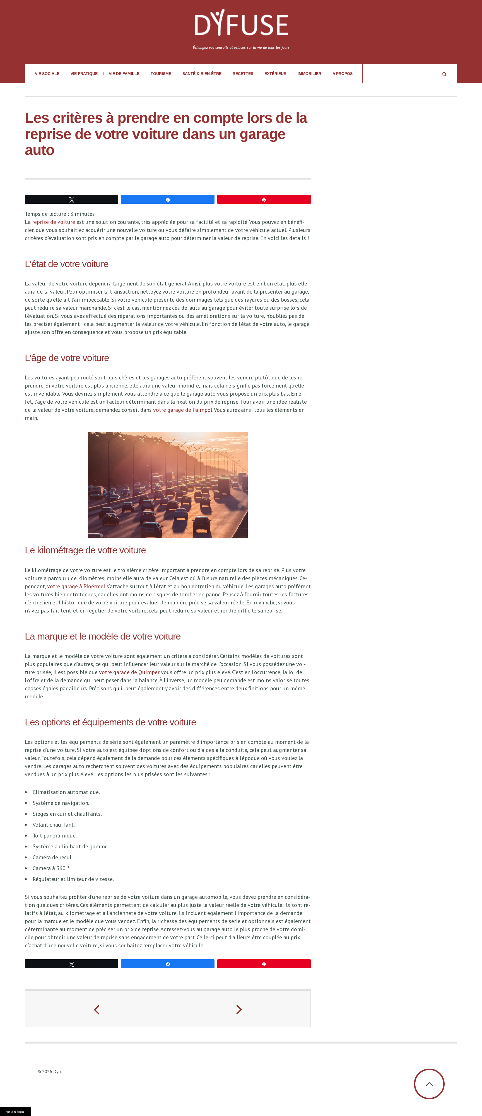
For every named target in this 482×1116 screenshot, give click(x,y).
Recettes (243, 73)
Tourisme (161, 73)
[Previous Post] (96, 1009)
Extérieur (275, 73)
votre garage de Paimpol (182, 409)
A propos (342, 73)
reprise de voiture (53, 222)
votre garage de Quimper (129, 672)
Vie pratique (84, 73)
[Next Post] (239, 1009)
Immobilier (309, 73)
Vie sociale (47, 73)
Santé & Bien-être (201, 73)
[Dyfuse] (241, 25)
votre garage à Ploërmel (76, 586)
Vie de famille (124, 73)
